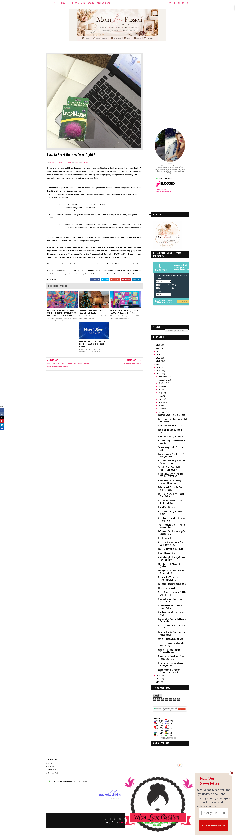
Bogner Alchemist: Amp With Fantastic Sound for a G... (169, 671)
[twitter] (170, 3)
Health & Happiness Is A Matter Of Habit (171, 431)
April (161, 402)
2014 (158, 682)
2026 (158, 345)
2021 (158, 361)
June (161, 396)
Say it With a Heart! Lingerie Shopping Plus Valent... (169, 651)
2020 (158, 364)
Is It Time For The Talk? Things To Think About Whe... (171, 502)
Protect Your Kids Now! (167, 507)
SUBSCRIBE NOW (213, 825)
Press (76, 162)
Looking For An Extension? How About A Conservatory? (172, 571)
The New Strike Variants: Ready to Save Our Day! (171, 644)
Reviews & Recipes (105, 3)
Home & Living (78, 3)
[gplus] (115, 819)
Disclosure (52, 770)
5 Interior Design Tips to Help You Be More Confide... (172, 442)
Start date (158, 291)
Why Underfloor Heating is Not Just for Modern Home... (171, 461)
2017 (158, 374)
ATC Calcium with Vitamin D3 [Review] (169, 565)
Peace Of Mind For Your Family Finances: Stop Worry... (169, 481)
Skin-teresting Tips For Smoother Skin (171, 448)
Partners (51, 766)
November (163, 380)
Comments (84, 162)
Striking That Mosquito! (167, 588)
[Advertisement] (170, 84)
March (162, 405)
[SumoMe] (2, 428)
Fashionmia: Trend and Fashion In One (172, 583)
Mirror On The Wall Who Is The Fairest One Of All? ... (169, 578)
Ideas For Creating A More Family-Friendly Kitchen (171, 664)
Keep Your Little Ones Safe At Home (171, 414)
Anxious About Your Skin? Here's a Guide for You (170, 600)
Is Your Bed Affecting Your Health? (171, 436)
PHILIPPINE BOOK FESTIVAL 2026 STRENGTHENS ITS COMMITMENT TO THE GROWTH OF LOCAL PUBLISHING (62, 313)
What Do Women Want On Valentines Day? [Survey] (172, 519)
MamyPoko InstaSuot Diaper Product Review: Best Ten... (172, 657)
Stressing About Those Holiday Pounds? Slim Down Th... (169, 468)
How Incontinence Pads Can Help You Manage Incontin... (171, 455)
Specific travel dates (165, 288)
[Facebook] (2, 410)
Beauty (91, 3)
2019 (158, 367)
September (163, 386)
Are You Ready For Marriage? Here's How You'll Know (171, 558)
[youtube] (187, 3)
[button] (214, 781)
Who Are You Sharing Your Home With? (170, 512)
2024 (158, 351)
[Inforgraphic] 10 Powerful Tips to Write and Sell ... (171, 488)
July (161, 393)
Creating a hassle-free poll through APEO (171, 613)
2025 (158, 348)
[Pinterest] (2, 421)
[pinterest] (183, 3)
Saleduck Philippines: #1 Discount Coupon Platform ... (170, 606)
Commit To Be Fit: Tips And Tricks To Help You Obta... (172, 626)
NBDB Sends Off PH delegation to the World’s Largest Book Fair (124, 311)
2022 (158, 358)
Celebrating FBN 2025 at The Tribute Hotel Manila (91, 311)
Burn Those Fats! (164, 538)
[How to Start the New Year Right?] (94, 101)
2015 (158, 679)
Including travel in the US (167, 285)
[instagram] (179, 3)
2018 (158, 371)
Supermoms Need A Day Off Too (170, 425)
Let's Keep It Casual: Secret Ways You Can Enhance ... (172, 532)
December (163, 377)
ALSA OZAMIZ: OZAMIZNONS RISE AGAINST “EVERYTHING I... (170, 475)
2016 (158, 675)
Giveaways (52, 760)
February (163, 409)
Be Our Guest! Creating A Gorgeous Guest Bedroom (171, 495)
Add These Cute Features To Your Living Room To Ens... (170, 543)
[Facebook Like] (2, 414)
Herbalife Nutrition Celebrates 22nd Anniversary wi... (171, 633)
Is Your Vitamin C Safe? (167, 553)
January (162, 412)
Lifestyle (52, 3)
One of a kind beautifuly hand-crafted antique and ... (172, 420)
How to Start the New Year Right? (171, 548)
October (162, 383)
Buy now (183, 301)
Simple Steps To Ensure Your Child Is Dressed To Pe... (172, 593)
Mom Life (65, 3)
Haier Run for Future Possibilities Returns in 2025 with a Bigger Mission (93, 344)
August (162, 389)
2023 (158, 355)
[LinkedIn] (2, 425)
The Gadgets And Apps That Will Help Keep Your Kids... (172, 526)
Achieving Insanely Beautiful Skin (170, 638)
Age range (158, 278)
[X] (2, 417)
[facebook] (174, 3)
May (161, 399)
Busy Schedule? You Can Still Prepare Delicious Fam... (172, 620)
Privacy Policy (54, 773)
